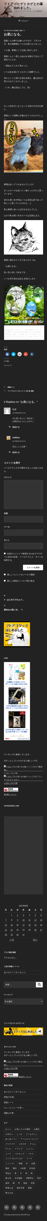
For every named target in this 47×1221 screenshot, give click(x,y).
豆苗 (33, 1183)
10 (23, 920)
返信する (16, 427)
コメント (8, 477)
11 (29, 920)
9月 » (35, 940)
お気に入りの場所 (22, 1129)
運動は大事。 (10, 1113)
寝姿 (7, 1168)
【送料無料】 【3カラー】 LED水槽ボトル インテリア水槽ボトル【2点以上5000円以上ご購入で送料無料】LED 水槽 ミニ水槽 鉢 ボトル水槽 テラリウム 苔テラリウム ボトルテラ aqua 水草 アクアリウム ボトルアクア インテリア (24, 334)
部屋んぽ (9, 1188)
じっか (19, 1134)
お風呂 (37, 1129)
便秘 (20, 1163)
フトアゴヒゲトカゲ (14, 391)
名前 (6, 513)
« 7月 (12, 940)
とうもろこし (32, 1134)
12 (35, 920)
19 (35, 925)
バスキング (19, 1154)
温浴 (7, 1183)
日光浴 (32, 1168)
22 (12, 930)
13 (41, 920)
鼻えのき (9, 1193)
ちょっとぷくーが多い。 (14, 1108)
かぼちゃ (9, 1134)
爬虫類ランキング (10, 794)
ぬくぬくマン (11, 1139)
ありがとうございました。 (15, 972)
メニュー (25, 21)
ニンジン (30, 1149)
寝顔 (15, 1168)
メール (7, 527)
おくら (8, 1129)
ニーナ (8, 1154)
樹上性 (8, 1178)
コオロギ (22, 1144)
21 (6, 930)
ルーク (23, 391)
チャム (33, 1144)
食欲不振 (20, 1188)
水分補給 (18, 1178)
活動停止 (30, 1178)
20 (41, 925)
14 (6, 925)
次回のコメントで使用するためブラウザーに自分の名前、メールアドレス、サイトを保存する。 (23, 556)
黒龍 (32, 391)
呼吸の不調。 (10, 1097)
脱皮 (25, 1183)
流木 (39, 1178)
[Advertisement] (23, 855)
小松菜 (23, 1168)
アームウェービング (29, 1139)
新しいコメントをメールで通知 (21, 574)
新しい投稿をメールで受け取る (21, 581)
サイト (7, 540)
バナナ (31, 1154)
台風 (33, 1163)
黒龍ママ (22, 30)
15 (12, 925)
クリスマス (10, 1144)
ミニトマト (10, 1163)
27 (41, 930)
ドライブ (18, 1149)
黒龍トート (9, 1102)
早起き (8, 1173)
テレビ (8, 1149)
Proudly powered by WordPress (17, 1215)
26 (35, 930)
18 (29, 925)
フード (29, 1158)
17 (23, 925)
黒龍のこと (11, 387)
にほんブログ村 (11, 773)
